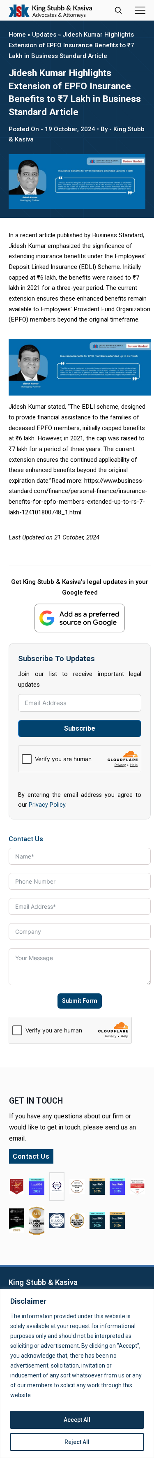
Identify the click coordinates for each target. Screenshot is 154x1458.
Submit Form (79, 1000)
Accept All (77, 1419)
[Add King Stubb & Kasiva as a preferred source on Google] (79, 618)
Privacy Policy (47, 804)
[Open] (140, 10)
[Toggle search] (118, 10)
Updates (44, 34)
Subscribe (79, 728)
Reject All (77, 1442)
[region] (77, 1373)
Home (17, 34)
